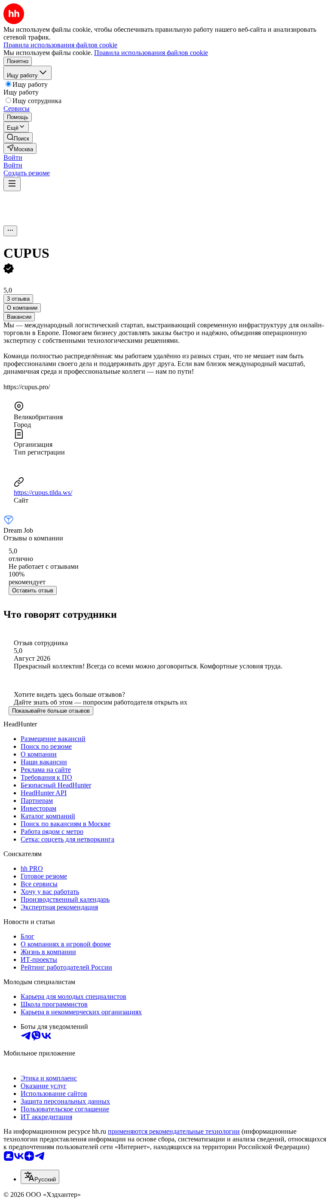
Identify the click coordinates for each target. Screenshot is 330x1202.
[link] (18, 137)
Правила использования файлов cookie (151, 52)
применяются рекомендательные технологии (174, 1131)
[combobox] (40, 1177)
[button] (12, 157)
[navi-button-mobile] (12, 184)
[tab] (22, 307)
